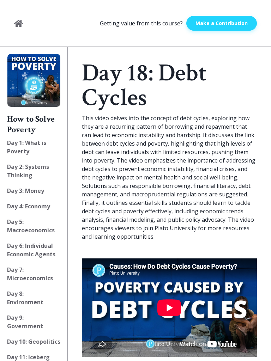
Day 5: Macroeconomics (31, 226)
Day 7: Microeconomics (30, 274)
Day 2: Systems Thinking (28, 171)
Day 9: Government (25, 322)
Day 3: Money (25, 191)
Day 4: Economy (28, 206)
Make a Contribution (221, 23)
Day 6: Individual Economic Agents (31, 250)
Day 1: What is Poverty (26, 147)
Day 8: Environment (25, 298)
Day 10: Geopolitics (33, 341)
